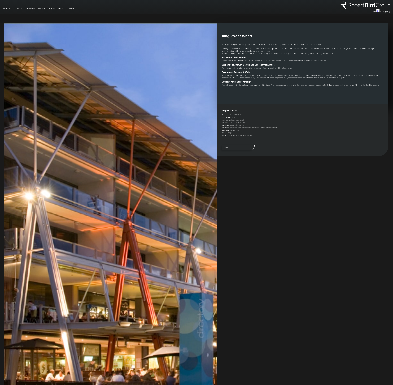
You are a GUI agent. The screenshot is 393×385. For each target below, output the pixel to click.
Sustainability (31, 8)
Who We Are (7, 8)
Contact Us (52, 8)
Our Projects (41, 8)
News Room (71, 8)
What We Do (18, 8)
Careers (60, 8)
